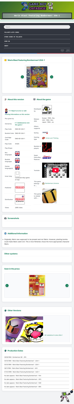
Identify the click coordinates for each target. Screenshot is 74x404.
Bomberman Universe (52, 183)
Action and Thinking (51, 138)
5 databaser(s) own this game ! (22, 124)
